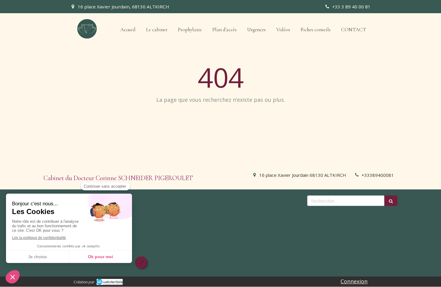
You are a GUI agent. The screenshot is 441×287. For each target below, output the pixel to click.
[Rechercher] (391, 200)
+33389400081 (378, 175)
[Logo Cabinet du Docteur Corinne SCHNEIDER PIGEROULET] (87, 37)
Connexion (354, 281)
